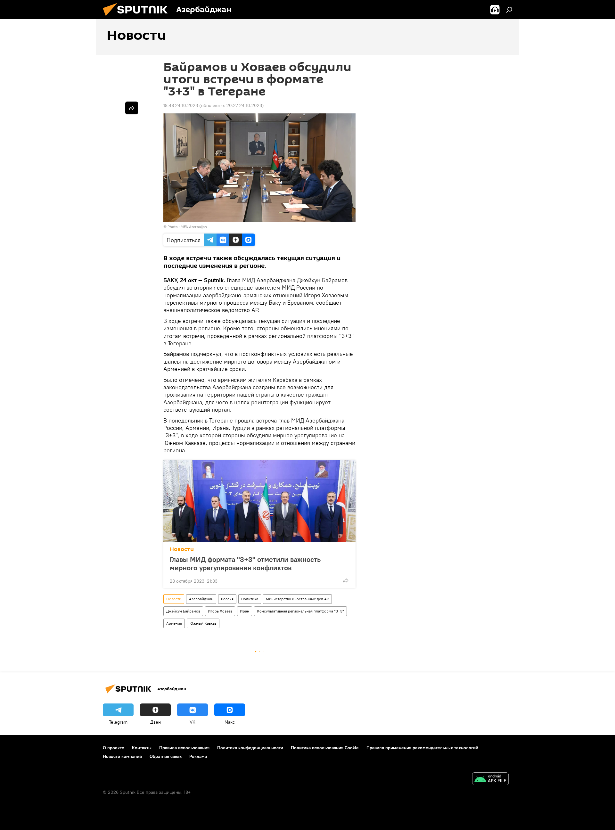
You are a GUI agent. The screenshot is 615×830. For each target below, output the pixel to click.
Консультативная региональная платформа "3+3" (300, 611)
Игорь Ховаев (220, 611)
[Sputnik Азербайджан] (137, 18)
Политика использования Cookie (325, 748)
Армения (174, 623)
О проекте (113, 748)
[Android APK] (490, 779)
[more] (345, 580)
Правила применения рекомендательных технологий (422, 748)
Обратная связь (166, 756)
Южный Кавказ (203, 623)
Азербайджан (201, 598)
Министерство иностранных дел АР (297, 598)
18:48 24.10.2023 (180, 105)
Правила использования (184, 748)
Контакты (142, 748)
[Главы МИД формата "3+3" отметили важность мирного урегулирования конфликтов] (259, 501)
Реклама (198, 756)
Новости (182, 549)
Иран (244, 611)
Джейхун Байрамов (183, 611)
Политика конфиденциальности (250, 748)
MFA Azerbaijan (194, 226)
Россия (227, 598)
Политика (249, 598)
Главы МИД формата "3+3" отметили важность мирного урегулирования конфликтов (245, 563)
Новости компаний (122, 756)
